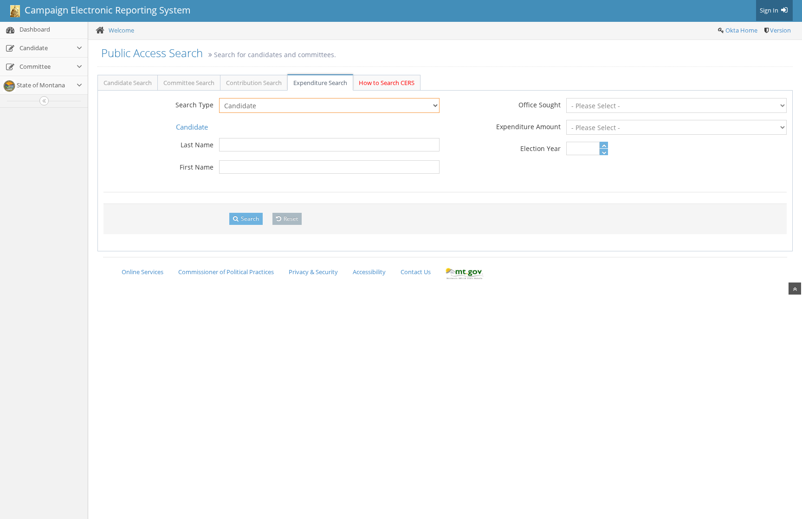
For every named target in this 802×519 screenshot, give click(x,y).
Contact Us (416, 272)
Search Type (194, 104)
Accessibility (369, 272)
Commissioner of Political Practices (226, 272)
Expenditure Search (320, 83)
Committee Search (188, 83)
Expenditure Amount (528, 126)
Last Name (197, 144)
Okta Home (741, 30)
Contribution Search (254, 83)
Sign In (770, 10)
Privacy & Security (313, 272)
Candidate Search (127, 83)
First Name (196, 167)
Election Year (540, 148)
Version (780, 30)
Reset (290, 219)
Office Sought (539, 104)
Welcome (121, 30)
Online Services (142, 272)
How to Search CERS (386, 83)
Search (249, 219)
